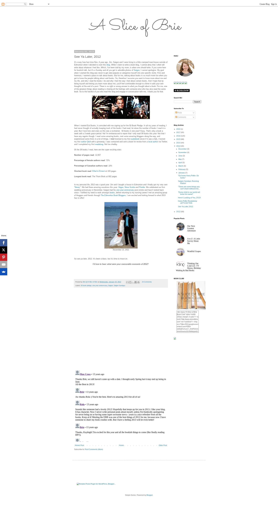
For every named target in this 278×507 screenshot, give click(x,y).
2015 (178, 139)
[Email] (3, 264)
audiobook (135, 139)
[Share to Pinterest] (138, 282)
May (180, 159)
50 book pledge (86, 285)
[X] (3, 250)
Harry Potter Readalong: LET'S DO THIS (187, 202)
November (182, 152)
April (180, 163)
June (180, 156)
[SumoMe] (3, 271)
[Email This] (127, 282)
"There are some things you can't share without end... (189, 188)
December (182, 149)
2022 (178, 129)
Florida (142, 187)
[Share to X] (132, 282)
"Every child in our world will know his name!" (189, 193)
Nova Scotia (130, 187)
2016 (178, 136)
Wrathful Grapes (194, 251)
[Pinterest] (3, 257)
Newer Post (79, 445)
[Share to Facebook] (135, 282)
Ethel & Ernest (98, 171)
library (77, 187)
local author (153, 142)
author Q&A (86, 142)
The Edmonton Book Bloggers (113, 195)
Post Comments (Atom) (94, 449)
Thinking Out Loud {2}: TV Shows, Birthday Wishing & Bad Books (188, 267)
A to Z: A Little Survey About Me (193, 241)
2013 (178, 146)
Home (121, 445)
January (181, 173)
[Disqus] (121, 330)
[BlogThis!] (130, 282)
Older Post (163, 445)
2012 (178, 212)
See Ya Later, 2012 (185, 207)
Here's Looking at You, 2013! (189, 198)
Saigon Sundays (119, 285)
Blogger (150, 495)
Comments (181, 117)
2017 (178, 132)
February (182, 169)
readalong (99, 144)
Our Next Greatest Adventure (191, 228)
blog (108, 65)
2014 (178, 143)
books (112, 192)
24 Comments (147, 282)
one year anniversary (125, 190)
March (181, 166)
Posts (179, 113)
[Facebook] (3, 242)
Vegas (121, 187)
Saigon (137, 70)
